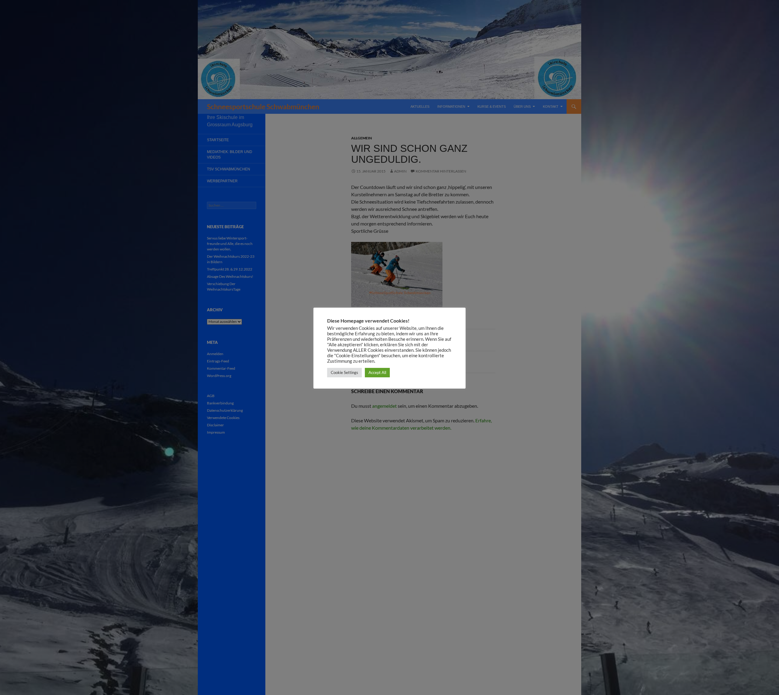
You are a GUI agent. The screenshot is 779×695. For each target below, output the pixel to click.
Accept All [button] (377, 372)
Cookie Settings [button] (344, 372)
